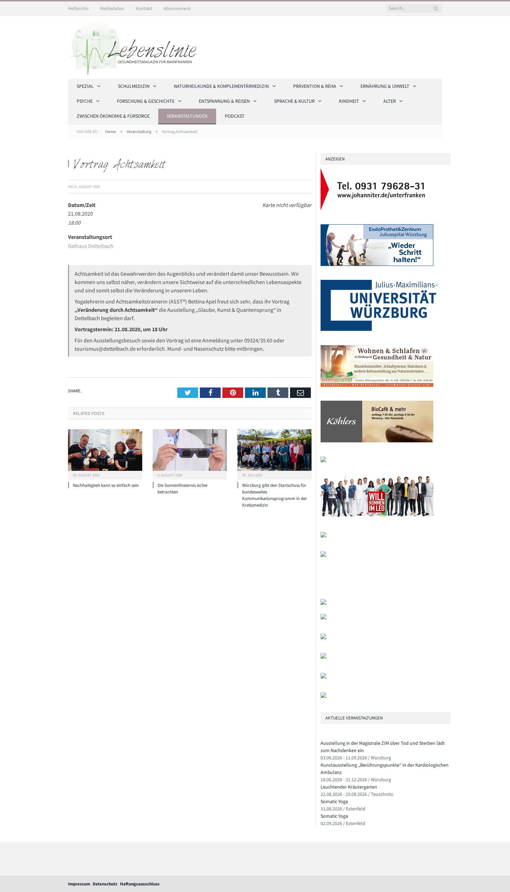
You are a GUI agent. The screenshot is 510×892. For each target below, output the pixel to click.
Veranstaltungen (187, 116)
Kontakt (144, 8)
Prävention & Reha (314, 86)
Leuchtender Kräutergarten (349, 787)
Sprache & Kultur (294, 101)
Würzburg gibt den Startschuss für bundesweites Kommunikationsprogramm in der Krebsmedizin (274, 495)
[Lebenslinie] (135, 46)
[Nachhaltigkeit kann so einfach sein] (105, 453)
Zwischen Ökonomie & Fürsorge (113, 116)
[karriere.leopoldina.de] (377, 516)
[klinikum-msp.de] (323, 638)
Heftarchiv (78, 8)
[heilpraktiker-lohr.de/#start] (323, 696)
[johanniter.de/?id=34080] (377, 208)
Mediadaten (112, 8)
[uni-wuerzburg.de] (379, 329)
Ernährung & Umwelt (384, 86)
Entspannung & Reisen (224, 101)
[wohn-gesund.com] (377, 385)
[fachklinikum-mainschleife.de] (323, 536)
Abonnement (177, 8)
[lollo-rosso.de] (323, 618)
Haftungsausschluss (140, 884)
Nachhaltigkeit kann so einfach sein (106, 485)
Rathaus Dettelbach (90, 245)
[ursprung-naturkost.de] (323, 657)
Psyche (85, 101)
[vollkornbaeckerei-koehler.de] (377, 441)
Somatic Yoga (334, 801)
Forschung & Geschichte (146, 101)
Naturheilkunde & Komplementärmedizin (221, 86)
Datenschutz (105, 884)
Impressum (79, 884)
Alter (389, 101)
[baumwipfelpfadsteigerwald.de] (323, 677)
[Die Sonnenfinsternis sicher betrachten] (190, 453)
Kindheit (349, 101)
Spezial (85, 86)
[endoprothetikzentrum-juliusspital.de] (377, 264)
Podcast (235, 116)
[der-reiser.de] (323, 461)
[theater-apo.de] (323, 555)
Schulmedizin (134, 86)
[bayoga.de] (323, 603)
